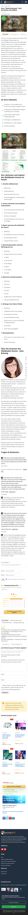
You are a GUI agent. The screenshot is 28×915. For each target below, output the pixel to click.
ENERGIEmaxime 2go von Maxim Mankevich (7, 765)
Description (5, 34)
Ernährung (17, 732)
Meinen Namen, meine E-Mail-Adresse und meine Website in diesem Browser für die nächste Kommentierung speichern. (13, 687)
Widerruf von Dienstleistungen (8, 861)
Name (3, 571)
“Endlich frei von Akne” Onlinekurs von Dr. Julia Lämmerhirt (6, 736)
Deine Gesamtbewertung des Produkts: (10, 655)
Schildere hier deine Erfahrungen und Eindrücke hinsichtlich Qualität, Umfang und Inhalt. (13, 661)
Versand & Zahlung (5, 865)
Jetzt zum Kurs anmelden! (14, 786)
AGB (2, 857)
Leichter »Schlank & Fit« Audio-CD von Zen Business (20, 736)
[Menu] (1, 2)
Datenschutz (4, 871)
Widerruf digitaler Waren (7, 859)
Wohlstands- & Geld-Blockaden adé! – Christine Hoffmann (20, 765)
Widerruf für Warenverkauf (7, 863)
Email (3, 575)
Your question (5, 562)
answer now (12, 492)
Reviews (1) (22, 34)
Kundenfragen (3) (14, 34)
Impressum (4, 873)
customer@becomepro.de (20, 885)
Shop (2, 6)
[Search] (22, 2)
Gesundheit (7, 6)
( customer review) (5, 14)
